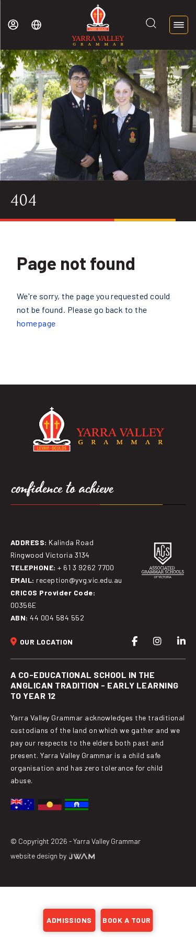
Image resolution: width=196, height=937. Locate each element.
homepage (36, 323)
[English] (36, 24)
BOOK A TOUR (126, 920)
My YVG (13, 24)
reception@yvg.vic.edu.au (79, 579)
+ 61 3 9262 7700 (85, 567)
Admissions (69, 920)
